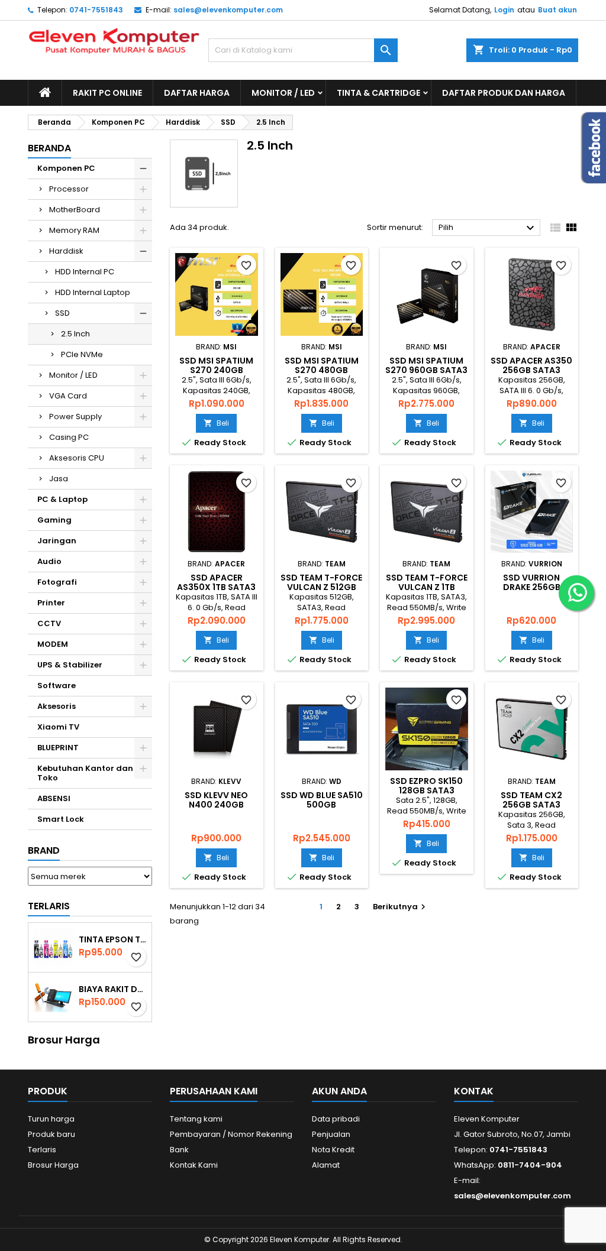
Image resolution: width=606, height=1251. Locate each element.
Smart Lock (60, 819)
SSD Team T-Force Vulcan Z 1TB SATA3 (427, 587)
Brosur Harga (53, 1165)
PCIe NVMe (82, 354)
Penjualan (331, 1134)
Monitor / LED (283, 93)
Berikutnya (400, 906)
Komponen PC (66, 168)
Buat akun (557, 10)
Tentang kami (196, 1118)
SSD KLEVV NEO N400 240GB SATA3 (216, 804)
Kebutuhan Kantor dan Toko (85, 773)
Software (56, 685)
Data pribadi (336, 1118)
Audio (49, 561)
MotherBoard (74, 209)
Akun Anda (339, 1091)
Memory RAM (74, 230)
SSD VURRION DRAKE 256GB (531, 582)
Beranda (49, 148)
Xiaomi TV (58, 727)
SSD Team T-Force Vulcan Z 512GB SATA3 (321, 587)
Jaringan (56, 540)
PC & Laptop (62, 499)
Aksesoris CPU (76, 458)
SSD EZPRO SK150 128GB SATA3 (426, 785)
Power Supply (75, 416)
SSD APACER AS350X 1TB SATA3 (216, 582)
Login (504, 10)
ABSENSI (53, 798)
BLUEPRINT (58, 747)
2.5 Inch (75, 333)
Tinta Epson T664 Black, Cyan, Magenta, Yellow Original (113, 939)
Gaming (54, 520)
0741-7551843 (96, 10)
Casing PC (69, 437)
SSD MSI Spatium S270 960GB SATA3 (426, 365)
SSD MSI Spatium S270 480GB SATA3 (322, 370)
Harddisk (66, 251)
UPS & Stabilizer (69, 664)
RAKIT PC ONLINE (107, 93)
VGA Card (68, 395)
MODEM (52, 644)
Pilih (488, 228)
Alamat (326, 1165)
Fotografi (57, 582)
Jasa (58, 478)
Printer (51, 602)
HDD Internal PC (84, 271)
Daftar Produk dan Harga (503, 93)
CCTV (49, 623)
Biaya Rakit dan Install (113, 989)
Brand (44, 850)
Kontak (474, 1091)
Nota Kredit (333, 1149)
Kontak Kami (194, 1165)
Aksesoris (56, 706)
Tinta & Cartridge (378, 93)
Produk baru (51, 1134)
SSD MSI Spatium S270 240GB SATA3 (216, 370)
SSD (62, 313)
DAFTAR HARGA (197, 93)
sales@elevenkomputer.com (228, 10)
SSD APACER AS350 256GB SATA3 (531, 365)
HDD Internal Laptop (92, 292)
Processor (69, 189)
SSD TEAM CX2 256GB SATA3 (531, 800)
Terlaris (49, 906)
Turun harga (51, 1118)
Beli (216, 423)
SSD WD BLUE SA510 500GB (322, 800)
